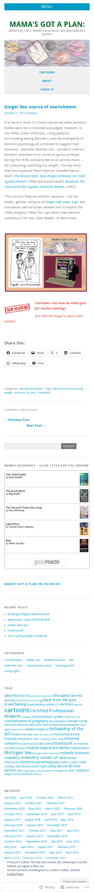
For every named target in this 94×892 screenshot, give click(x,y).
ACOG (25, 696)
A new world (15, 630)
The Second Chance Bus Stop (24, 507)
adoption (47, 696)
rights (43, 766)
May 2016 (10, 847)
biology (38, 700)
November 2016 (57, 836)
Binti (8, 540)
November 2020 (14, 808)
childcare (26, 717)
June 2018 (51, 819)
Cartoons (47, 72)
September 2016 (36, 841)
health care (33, 660)
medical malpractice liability (48, 748)
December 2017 (57, 825)
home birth (72, 734)
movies (72, 758)
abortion (12, 695)
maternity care (13, 665)
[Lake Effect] (84, 534)
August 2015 (45, 847)
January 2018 (35, 825)
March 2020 (52, 808)
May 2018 (67, 819)
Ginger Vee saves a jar (61, 202)
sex (19, 770)
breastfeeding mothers (41, 704)
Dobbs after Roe (18, 625)
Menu (47, 7)
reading (9, 766)
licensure (63, 743)
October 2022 (45, 797)
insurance (24, 743)
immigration (25, 738)
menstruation (79, 748)
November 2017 (14, 830)
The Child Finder (16, 474)
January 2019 (12, 819)
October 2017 (37, 830)
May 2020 (35, 808)
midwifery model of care (43, 757)
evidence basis (35, 729)
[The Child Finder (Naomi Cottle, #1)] (84, 484)
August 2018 (32, 819)
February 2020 (73, 808)
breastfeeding (15, 704)
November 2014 (35, 852)
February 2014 (32, 858)
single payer (29, 770)
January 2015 (12, 852)
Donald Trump (77, 721)
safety (52, 766)
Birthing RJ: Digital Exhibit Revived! (28, 614)
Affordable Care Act (67, 696)
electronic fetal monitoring (46, 724)
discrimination (58, 721)
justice (34, 743)
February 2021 (55, 803)
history (59, 734)
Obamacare (11, 762)
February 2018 (13, 825)
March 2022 (65, 797)
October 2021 (33, 803)
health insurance (55, 660)
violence (82, 770)
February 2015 (66, 847)
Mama (33, 113)
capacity (78, 704)
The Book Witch (15, 491)
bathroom (28, 700)
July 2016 (56, 841)
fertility (16, 734)
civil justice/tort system (47, 716)
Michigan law (17, 752)
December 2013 (56, 858)
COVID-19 (47, 89)
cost (78, 717)
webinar (37, 774)
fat (27, 392)
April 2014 (72, 852)
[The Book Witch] (84, 501)
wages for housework (18, 774)
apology (9, 700)
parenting (44, 762)
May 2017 (56, 830)
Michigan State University (46, 753)
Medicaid (21, 748)
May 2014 (55, 852)
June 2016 (73, 841)
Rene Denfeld (15, 477)
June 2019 (57, 814)
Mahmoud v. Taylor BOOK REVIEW (29, 619)
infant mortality (41, 739)
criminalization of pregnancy (26, 721)
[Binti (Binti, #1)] (84, 551)
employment (71, 724)
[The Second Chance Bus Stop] (84, 517)
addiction (35, 696)
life (75, 743)
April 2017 (73, 830)
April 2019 (74, 814)
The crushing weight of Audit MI (27, 636)
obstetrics (27, 762)
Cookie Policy (15, 874)
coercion (69, 716)
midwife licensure (75, 753)
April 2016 (27, 847)
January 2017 (35, 836)
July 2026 (10, 797)
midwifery (12, 758)
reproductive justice (31, 388)
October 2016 (13, 841)
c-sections (64, 704)
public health (78, 762)
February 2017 (13, 836)
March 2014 (11, 858)
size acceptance (45, 770)
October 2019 (13, 814)
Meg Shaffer (14, 494)
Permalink (44, 392)
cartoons (19, 392)
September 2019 (36, 814)
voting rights (12, 671)
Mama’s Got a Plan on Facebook (32, 584)
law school (46, 743)
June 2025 (26, 797)
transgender (61, 770)
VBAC (71, 770)
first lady (26, 734)
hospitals (10, 738)
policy (56, 762)
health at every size (43, 734)
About (47, 81)
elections (23, 724)
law (71, 660)
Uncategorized (65, 665)
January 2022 (12, 803)
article (19, 700)
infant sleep (57, 739)
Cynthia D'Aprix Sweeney (21, 527)
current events (13, 660)
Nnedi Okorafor (16, 543)
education (10, 724)
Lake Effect (12, 524)
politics (65, 762)
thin (33, 392)
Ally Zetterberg (16, 510)
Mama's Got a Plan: (47, 24)
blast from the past (64, 388)
